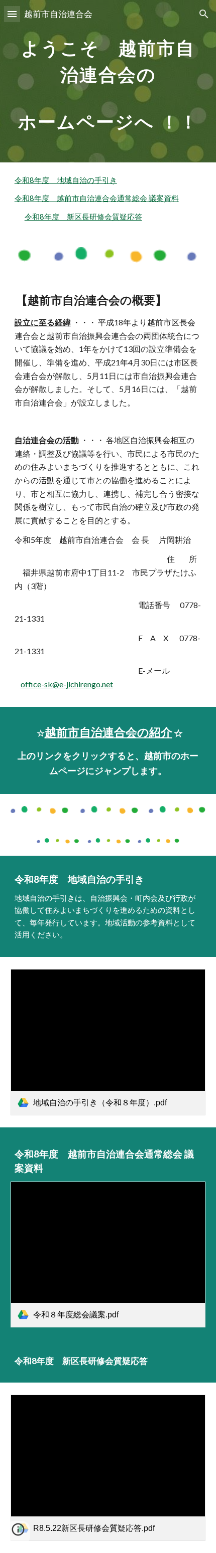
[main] (108, 81)
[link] (108, 1042)
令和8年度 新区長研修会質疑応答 (83, 217)
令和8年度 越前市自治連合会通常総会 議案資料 (97, 198)
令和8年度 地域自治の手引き (66, 180)
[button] (12, 14)
